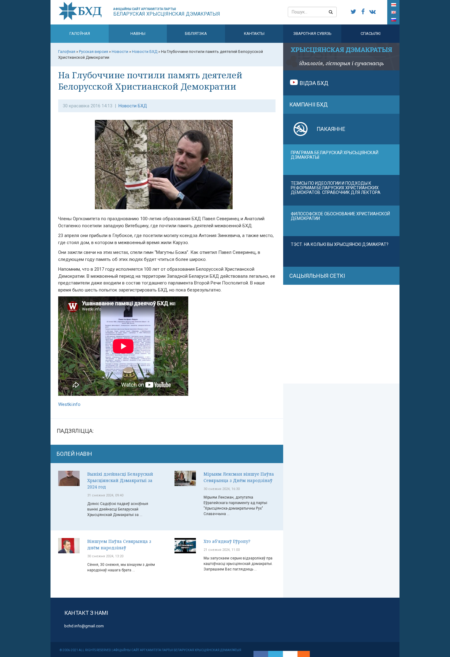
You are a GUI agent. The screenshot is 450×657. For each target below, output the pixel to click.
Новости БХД (132, 106)
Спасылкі (371, 33)
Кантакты (254, 33)
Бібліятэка (196, 33)
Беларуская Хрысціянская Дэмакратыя (166, 12)
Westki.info (69, 404)
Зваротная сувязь (312, 33)
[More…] (300, 653)
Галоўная (79, 33)
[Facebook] (260, 654)
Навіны (137, 33)
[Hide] (306, 653)
